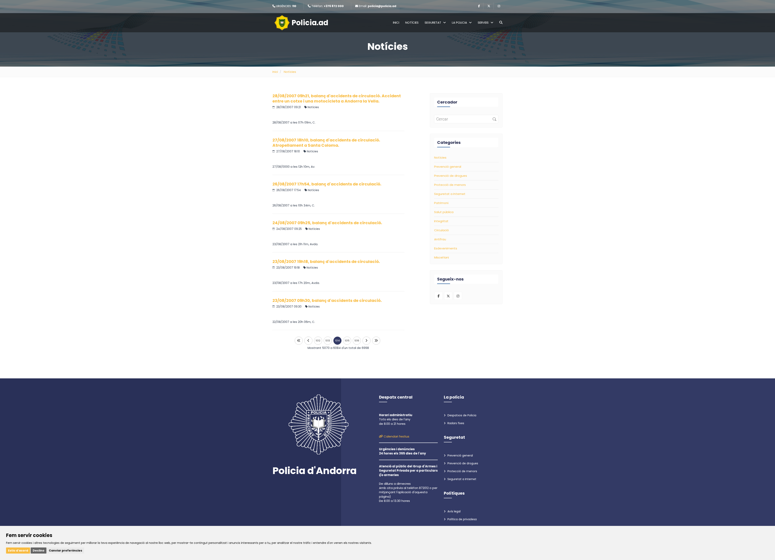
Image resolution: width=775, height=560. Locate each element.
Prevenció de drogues (450, 176)
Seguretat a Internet (449, 194)
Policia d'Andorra (314, 471)
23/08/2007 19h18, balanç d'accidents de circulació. (326, 261)
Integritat (441, 221)
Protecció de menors (450, 185)
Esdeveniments (445, 248)
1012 (318, 340)
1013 (327, 340)
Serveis (483, 22)
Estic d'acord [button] (18, 550)
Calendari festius (396, 436)
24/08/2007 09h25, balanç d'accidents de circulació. (327, 223)
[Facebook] (479, 6)
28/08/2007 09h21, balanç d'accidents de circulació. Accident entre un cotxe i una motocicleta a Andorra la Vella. (336, 98)
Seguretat (433, 22)
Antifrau (440, 239)
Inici (396, 22)
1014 (337, 340)
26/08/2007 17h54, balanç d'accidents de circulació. (326, 184)
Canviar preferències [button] (65, 550)
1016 (356, 340)
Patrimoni (441, 203)
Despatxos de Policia (461, 415)
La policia (459, 22)
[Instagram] (499, 6)
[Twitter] (488, 6)
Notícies (412, 22)
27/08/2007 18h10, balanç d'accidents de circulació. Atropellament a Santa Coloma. (326, 142)
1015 (347, 340)
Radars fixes (455, 423)
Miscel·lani (441, 257)
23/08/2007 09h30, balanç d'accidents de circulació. (327, 300)
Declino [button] (38, 550)
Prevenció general (447, 166)
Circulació (441, 230)
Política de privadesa (462, 519)
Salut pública (443, 212)
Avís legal (454, 511)
